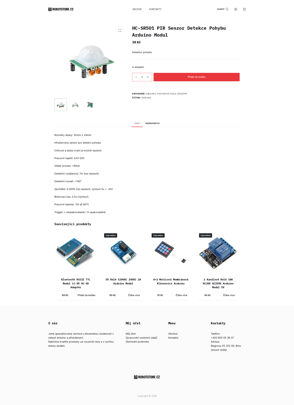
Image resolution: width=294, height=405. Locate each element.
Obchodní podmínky (137, 341)
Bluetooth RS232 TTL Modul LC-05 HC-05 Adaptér (75, 283)
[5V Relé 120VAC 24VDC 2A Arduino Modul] (123, 252)
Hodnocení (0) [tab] (152, 123)
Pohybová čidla (166, 93)
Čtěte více (134, 295)
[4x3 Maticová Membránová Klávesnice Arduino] (170, 252)
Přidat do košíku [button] (86, 295)
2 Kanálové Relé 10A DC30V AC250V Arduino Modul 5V (218, 283)
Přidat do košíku (196, 76)
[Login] (235, 9)
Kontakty (155, 9)
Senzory (182, 93)
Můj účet (131, 333)
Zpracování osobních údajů (141, 337)
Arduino (151, 93)
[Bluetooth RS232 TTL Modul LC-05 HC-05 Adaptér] (75, 252)
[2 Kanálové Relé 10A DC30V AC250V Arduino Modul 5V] (218, 252)
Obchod (137, 9)
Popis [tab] (137, 123)
